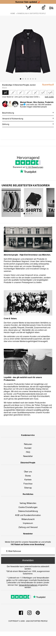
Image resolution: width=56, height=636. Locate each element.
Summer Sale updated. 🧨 (28, 1)
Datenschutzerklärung (28, 511)
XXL (43, 92)
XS (5, 92)
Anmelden (28, 560)
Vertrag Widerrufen (28, 503)
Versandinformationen (28, 585)
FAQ (28, 451)
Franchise (27, 483)
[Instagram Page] (29, 612)
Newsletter (28, 456)
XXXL (50, 92)
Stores (28, 475)
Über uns (28, 471)
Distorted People (38, 621)
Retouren (28, 444)
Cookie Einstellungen (28, 507)
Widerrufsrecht (28, 519)
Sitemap (28, 487)
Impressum (28, 523)
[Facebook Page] (21, 612)
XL (35, 92)
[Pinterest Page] (38, 612)
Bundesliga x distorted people (31, 13)
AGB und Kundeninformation (28, 515)
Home (12, 13)
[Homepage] (28, 8)
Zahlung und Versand (28, 527)
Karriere (27, 479)
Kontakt (27, 447)
